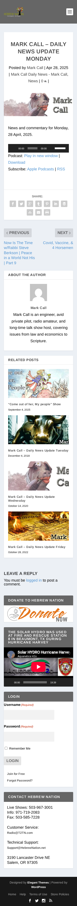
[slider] (61, 148)
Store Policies (60, 894)
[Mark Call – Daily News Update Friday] (38, 526)
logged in (34, 580)
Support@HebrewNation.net (26, 847)
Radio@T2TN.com (20, 832)
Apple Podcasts (40, 169)
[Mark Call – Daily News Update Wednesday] (38, 475)
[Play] (14, 148)
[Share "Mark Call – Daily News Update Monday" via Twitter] (21, 204)
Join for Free (16, 774)
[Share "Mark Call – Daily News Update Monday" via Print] (47, 212)
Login (12, 761)
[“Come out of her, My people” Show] (38, 383)
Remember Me (19, 748)
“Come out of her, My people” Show (34, 404)
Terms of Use (38, 894)
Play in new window (41, 156)
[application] (38, 148)
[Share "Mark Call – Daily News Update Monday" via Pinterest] (47, 204)
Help (23, 894)
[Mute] (51, 148)
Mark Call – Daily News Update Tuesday (38, 450)
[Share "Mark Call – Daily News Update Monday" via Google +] (30, 204)
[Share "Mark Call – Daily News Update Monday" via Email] (38, 212)
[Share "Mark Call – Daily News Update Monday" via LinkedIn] (55, 204)
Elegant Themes (38, 882)
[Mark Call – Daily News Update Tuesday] (38, 429)
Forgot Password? (20, 780)
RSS (61, 169)
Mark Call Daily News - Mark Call (39, 74)
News (33, 81)
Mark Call (35, 68)
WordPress (38, 887)
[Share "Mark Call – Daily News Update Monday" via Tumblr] (38, 204)
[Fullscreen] (67, 682)
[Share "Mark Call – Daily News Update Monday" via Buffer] (64, 204)
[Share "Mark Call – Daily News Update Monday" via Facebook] (13, 204)
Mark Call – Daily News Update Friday (36, 547)
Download (16, 162)
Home (12, 894)
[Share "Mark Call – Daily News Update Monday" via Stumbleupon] (30, 212)
